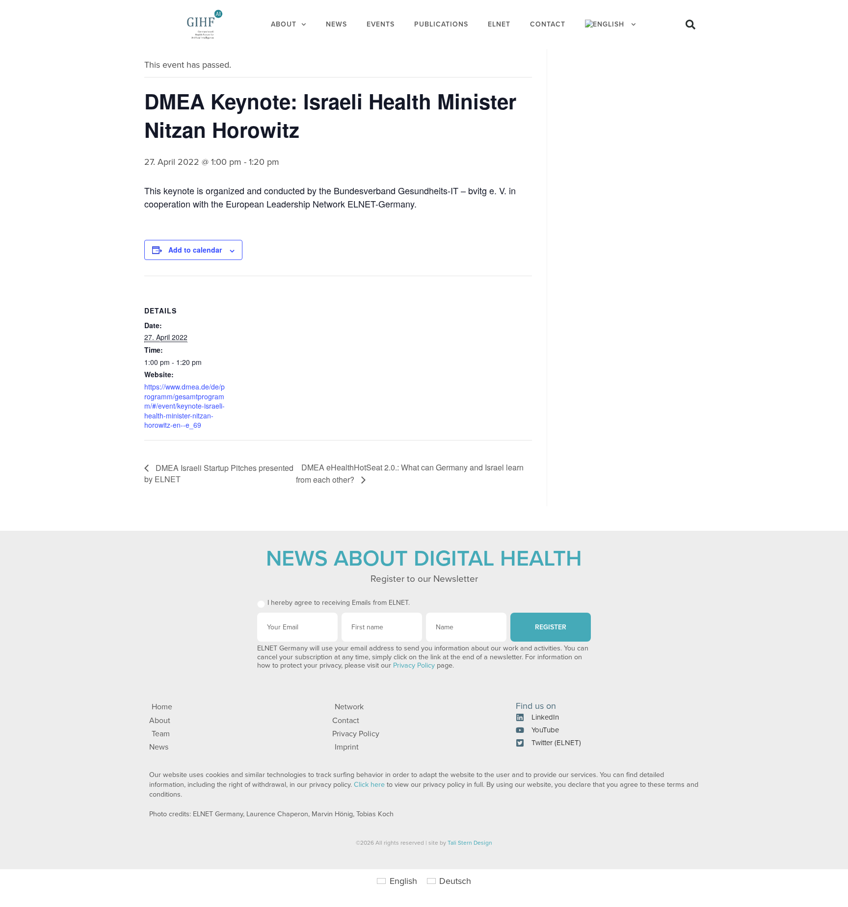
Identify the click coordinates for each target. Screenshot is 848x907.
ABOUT (283, 24)
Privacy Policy (414, 665)
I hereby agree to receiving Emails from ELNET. (338, 602)
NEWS (336, 24)
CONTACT (547, 24)
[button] (690, 24)
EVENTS (381, 24)
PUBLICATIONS (441, 24)
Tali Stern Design (470, 842)
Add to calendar (195, 250)
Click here (369, 784)
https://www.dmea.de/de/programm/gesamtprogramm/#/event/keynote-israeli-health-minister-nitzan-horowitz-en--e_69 (184, 406)
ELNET (499, 24)
